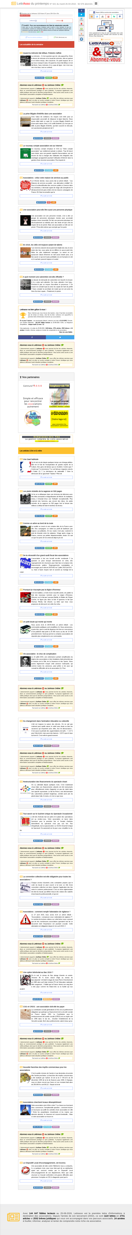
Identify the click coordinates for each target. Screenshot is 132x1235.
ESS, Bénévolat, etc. (61, 37)
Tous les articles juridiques (34, 37)
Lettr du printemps (54, 3)
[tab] (91, 16)
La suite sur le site (47, 71)
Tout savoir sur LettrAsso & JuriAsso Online (45, 104)
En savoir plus (107, 39)
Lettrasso (32, 20)
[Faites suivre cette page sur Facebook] (81, 11)
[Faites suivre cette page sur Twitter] (81, 15)
